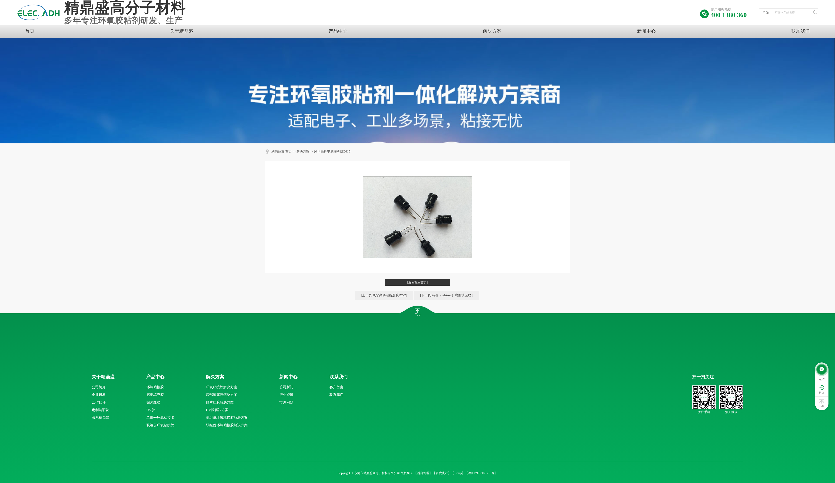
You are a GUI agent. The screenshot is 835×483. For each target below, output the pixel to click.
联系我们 (800, 31)
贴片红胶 (153, 402)
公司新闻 (286, 387)
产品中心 (338, 31)
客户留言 (336, 387)
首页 (29, 31)
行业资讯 (286, 395)
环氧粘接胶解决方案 (221, 387)
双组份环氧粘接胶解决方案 (227, 425)
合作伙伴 (99, 402)
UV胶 (150, 410)
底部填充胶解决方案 (221, 395)
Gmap (458, 473)
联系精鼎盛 (100, 417)
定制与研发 (100, 410)
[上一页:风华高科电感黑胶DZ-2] (384, 295)
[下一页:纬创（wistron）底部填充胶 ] (446, 295)
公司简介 (99, 387)
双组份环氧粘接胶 (160, 425)
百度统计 (442, 473)
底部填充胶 (155, 395)
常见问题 (286, 402)
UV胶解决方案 (217, 410)
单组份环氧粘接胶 (160, 417)
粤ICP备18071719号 (481, 473)
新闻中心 (646, 31)
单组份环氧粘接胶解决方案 (227, 417)
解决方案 (492, 31)
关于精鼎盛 (181, 31)
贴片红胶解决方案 (220, 402)
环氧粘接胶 (155, 387)
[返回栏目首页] (417, 282)
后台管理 (423, 473)
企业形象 (99, 395)
